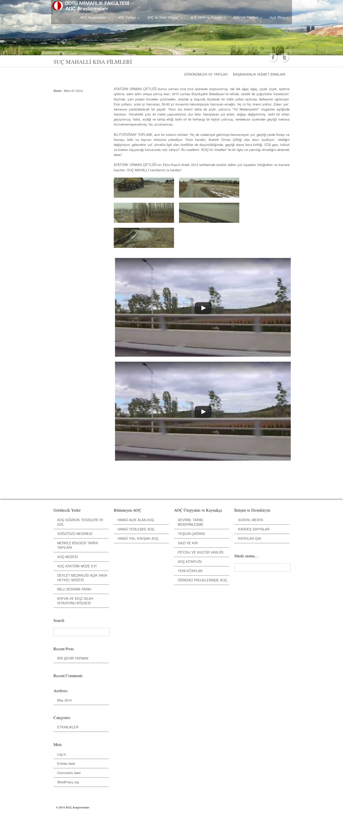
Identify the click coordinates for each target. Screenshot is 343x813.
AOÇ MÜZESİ (67, 556)
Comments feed (68, 772)
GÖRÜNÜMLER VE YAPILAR (205, 74)
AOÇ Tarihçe (128, 17)
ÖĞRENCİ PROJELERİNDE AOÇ (202, 580)
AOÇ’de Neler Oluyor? (165, 17)
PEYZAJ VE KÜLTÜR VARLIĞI (200, 552)
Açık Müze (278, 17)
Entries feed (66, 763)
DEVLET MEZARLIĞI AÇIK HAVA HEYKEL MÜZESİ (82, 577)
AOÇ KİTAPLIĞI (190, 561)
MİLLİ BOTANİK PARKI (74, 589)
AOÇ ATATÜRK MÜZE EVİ (77, 566)
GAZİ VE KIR (188, 542)
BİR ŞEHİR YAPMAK (73, 658)
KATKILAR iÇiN (249, 538)
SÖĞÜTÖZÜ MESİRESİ (74, 533)
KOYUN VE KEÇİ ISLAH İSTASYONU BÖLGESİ (75, 600)
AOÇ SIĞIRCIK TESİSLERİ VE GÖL (80, 522)
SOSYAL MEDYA (250, 519)
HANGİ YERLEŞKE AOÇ (136, 529)
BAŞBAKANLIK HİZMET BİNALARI (259, 74)
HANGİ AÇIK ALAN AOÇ (136, 519)
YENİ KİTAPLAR (190, 570)
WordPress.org (68, 782)
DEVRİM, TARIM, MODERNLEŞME (191, 522)
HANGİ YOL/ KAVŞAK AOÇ (138, 538)
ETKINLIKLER (67, 727)
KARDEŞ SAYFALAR (253, 529)
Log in (61, 754)
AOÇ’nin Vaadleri (247, 17)
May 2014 (64, 700)
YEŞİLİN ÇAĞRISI (191, 533)
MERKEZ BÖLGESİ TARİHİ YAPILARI (77, 545)
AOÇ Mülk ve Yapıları (207, 17)
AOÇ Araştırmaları (95, 17)
